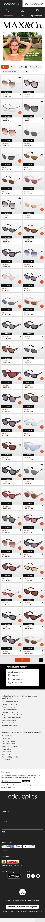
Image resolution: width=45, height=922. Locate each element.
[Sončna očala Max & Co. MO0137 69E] (11, 373)
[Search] (7, 10)
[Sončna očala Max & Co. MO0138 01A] (11, 421)
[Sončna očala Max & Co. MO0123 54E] (11, 566)
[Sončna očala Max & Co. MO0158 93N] (33, 228)
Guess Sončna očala (9, 720)
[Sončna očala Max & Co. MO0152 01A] (11, 639)
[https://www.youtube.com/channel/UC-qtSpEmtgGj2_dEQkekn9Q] (38, 876)
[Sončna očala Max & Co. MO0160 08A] (11, 300)
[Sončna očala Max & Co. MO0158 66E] (11, 591)
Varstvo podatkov (29, 911)
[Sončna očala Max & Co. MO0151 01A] (33, 542)
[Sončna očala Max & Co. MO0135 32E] (11, 179)
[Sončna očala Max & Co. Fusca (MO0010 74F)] (11, 131)
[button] (11, 3)
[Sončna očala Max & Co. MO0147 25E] (33, 639)
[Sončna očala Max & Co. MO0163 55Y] (33, 518)
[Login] (22, 10)
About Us (5, 812)
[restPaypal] (18, 846)
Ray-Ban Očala (7, 736)
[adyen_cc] (3, 846)
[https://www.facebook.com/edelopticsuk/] (28, 876)
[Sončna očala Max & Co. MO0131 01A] (11, 470)
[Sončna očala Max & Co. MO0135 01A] (33, 349)
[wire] (31, 846)
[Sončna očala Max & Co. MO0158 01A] (11, 228)
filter (6, 67)
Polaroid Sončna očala (10, 712)
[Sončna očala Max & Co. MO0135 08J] (33, 155)
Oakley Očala (6, 738)
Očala (22, 16)
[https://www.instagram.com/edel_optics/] (33, 876)
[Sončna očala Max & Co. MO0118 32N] (33, 131)
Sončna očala (8, 16)
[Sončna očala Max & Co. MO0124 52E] (11, 349)
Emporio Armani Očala (10, 746)
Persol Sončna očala (9, 707)
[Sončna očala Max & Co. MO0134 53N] (33, 397)
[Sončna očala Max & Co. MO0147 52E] (33, 615)
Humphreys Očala (8, 741)
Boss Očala (6, 754)
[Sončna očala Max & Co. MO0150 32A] (11, 155)
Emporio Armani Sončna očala (13, 715)
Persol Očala (6, 749)
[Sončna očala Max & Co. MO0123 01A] (33, 325)
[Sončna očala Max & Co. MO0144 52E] (33, 591)
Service (4, 822)
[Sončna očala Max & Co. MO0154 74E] (33, 300)
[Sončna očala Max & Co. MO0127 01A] (11, 252)
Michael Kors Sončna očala (11, 717)
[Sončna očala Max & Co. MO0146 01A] (11, 397)
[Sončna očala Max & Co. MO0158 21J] (33, 204)
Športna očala (36, 16)
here (13, 787)
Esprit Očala (6, 759)
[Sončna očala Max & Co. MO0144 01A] (11, 615)
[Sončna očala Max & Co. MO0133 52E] (11, 445)
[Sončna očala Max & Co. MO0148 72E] (33, 494)
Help (3, 832)
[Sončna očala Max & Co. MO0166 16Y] (11, 276)
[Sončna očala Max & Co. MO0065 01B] (33, 83)
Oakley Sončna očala (9, 704)
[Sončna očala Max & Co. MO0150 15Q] (11, 107)
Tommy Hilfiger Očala (10, 757)
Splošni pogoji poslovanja (12, 911)
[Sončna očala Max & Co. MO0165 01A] (33, 276)
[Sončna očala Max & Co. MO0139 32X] (33, 421)
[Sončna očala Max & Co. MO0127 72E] (33, 179)
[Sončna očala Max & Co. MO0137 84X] (33, 445)
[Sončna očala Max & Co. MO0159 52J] (33, 566)
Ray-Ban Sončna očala (10, 702)
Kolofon (39, 911)
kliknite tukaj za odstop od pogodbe (22, 907)
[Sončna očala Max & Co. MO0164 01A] (11, 518)
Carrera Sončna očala (9, 709)
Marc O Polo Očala (8, 744)
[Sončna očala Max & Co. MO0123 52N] (11, 325)
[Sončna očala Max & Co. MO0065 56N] (33, 107)
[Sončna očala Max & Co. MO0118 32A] (33, 470)
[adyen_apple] (25, 846)
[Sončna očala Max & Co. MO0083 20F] (11, 83)
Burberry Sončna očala (10, 725)
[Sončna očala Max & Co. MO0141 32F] (11, 542)
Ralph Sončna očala (9, 723)
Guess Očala (6, 752)
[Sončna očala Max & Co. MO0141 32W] (33, 252)
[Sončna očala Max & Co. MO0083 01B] (11, 204)
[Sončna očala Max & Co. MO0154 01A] (33, 373)
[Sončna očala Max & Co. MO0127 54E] (11, 494)
